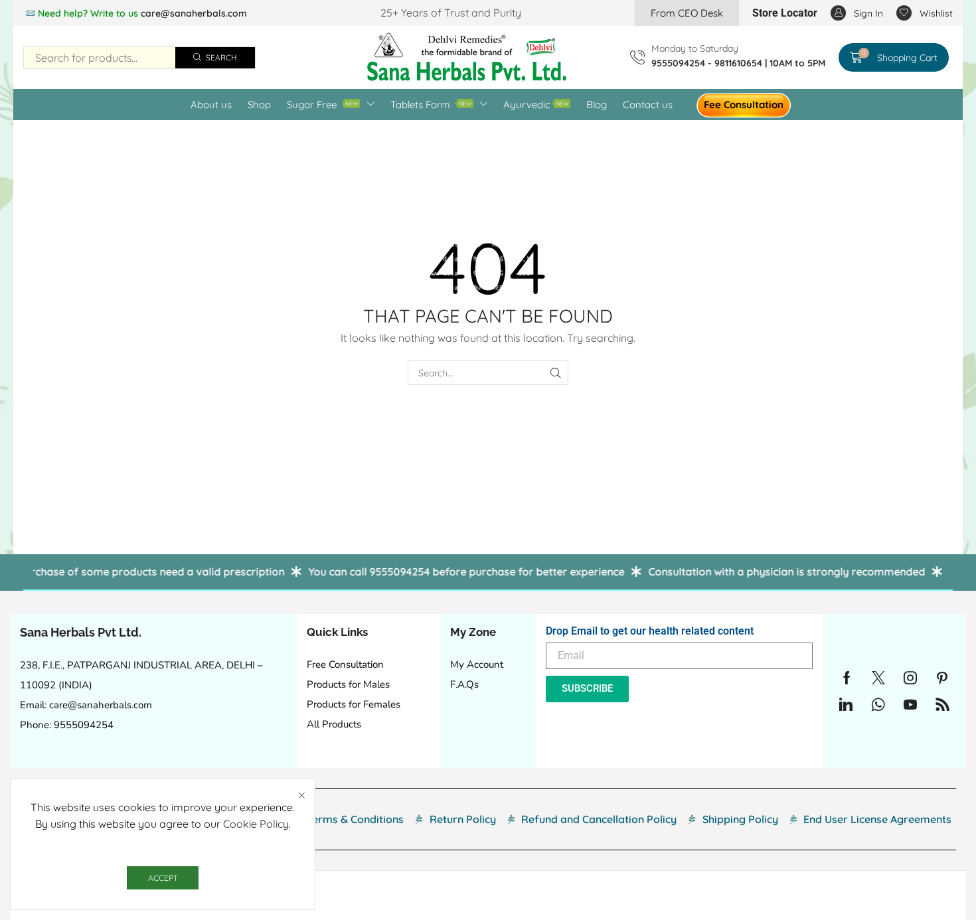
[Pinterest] (942, 677)
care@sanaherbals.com (194, 13)
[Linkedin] (846, 704)
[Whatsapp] (878, 704)
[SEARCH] (556, 372)
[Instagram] (910, 677)
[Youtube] (910, 704)
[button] (687, 13)
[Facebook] (847, 677)
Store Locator (784, 13)
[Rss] (942, 704)
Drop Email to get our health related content (650, 631)
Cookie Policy (256, 823)
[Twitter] (878, 677)
